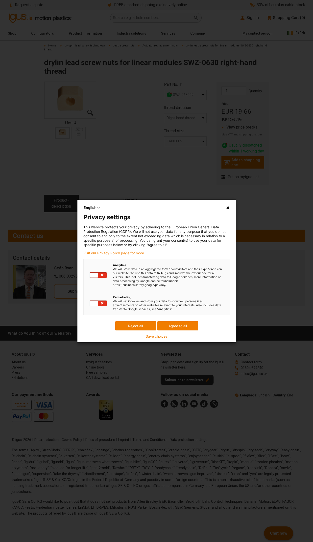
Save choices (156, 336)
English (90, 207)
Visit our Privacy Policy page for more (113, 253)
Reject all (135, 326)
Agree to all (178, 326)
